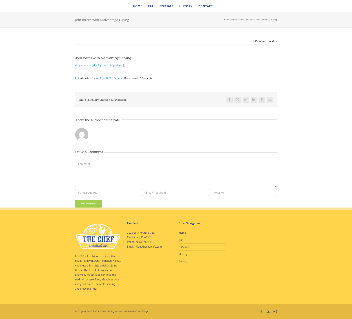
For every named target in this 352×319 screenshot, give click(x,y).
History (183, 254)
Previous (260, 41)
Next (271, 41)
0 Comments (146, 78)
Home (182, 232)
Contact (183, 261)
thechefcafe (83, 78)
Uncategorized (131, 78)
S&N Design (142, 311)
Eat (181, 239)
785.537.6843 (143, 242)
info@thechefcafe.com (148, 246)
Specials (183, 247)
